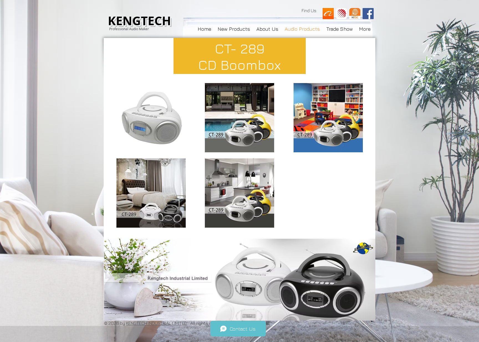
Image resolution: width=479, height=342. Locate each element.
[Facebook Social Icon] (368, 13)
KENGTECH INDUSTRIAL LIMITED (156, 323)
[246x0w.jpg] (354, 13)
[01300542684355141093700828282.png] (328, 13)
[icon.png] (341, 13)
